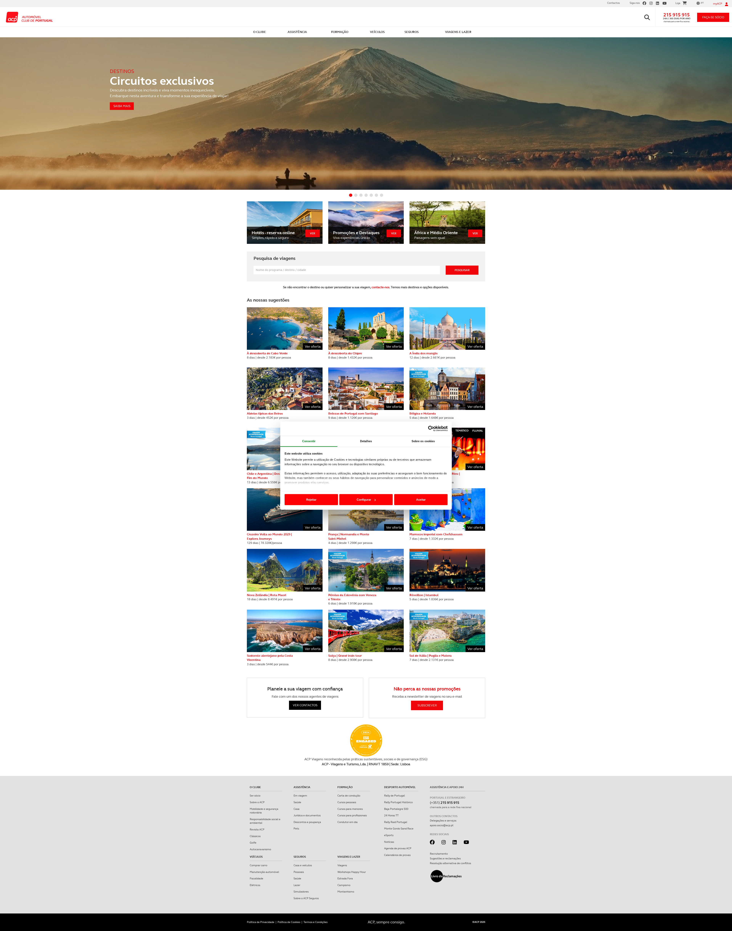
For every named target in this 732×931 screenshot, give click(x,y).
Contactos (613, 3)
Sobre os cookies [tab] (423, 441)
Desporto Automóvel (400, 787)
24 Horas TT (391, 815)
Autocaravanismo (260, 849)
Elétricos (255, 885)
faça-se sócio (713, 17)
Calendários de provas (397, 855)
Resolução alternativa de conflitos (450, 863)
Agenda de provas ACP (397, 848)
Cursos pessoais (346, 802)
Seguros (300, 856)
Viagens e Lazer (348, 856)
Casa (296, 809)
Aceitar (421, 499)
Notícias (389, 842)
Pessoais (299, 872)
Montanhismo (345, 891)
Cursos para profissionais (352, 815)
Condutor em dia (347, 822)
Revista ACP (257, 829)
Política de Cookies (289, 922)
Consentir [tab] (308, 441)
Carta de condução (348, 795)
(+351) (444, 802)
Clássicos (255, 836)
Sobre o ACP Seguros (306, 898)
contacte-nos (380, 287)
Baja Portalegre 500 (396, 809)
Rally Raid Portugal (395, 822)
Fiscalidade (256, 878)
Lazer (297, 885)
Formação (345, 787)
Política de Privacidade (260, 922)
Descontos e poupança (307, 822)
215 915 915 (676, 15)
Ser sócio (255, 795)
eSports (388, 835)
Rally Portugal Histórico (398, 802)
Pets (296, 828)
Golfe (253, 842)
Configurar (364, 499)
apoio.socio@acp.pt (441, 825)
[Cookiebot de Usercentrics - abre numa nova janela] (431, 428)
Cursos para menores (350, 809)
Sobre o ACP (257, 802)
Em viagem (300, 795)
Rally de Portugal (394, 795)
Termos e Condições (315, 922)
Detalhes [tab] (366, 441)
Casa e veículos (303, 865)
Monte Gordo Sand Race (398, 828)
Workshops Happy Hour (351, 872)
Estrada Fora (345, 878)
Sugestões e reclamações (445, 858)
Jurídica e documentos (307, 815)
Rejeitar (311, 499)
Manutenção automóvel (264, 872)
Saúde (297, 802)
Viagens (342, 865)
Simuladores (301, 891)
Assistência (302, 787)
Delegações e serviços (443, 820)
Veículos (256, 856)
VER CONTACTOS (305, 705)
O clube (255, 787)
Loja (677, 3)
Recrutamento (439, 853)
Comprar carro (258, 865)
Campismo (343, 885)
